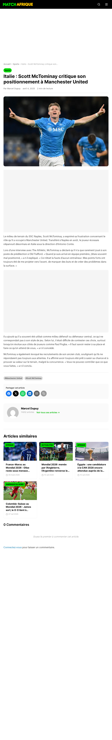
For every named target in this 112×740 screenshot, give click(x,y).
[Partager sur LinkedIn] (30, 393)
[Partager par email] (37, 393)
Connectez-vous (13, 547)
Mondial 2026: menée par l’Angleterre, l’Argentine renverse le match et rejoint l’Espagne (55, 470)
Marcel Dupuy (30, 408)
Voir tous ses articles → (48, 412)
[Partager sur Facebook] (9, 393)
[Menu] (106, 4)
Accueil (7, 64)
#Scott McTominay (34, 378)
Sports (16, 64)
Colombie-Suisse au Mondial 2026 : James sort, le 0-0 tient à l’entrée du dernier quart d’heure (20, 510)
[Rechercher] (99, 4)
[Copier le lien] (44, 393)
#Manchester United (13, 378)
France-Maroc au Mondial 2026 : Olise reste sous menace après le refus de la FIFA (19, 469)
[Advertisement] (56, 33)
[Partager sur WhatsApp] (23, 393)
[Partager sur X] (16, 393)
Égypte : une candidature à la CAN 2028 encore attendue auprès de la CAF (91, 469)
